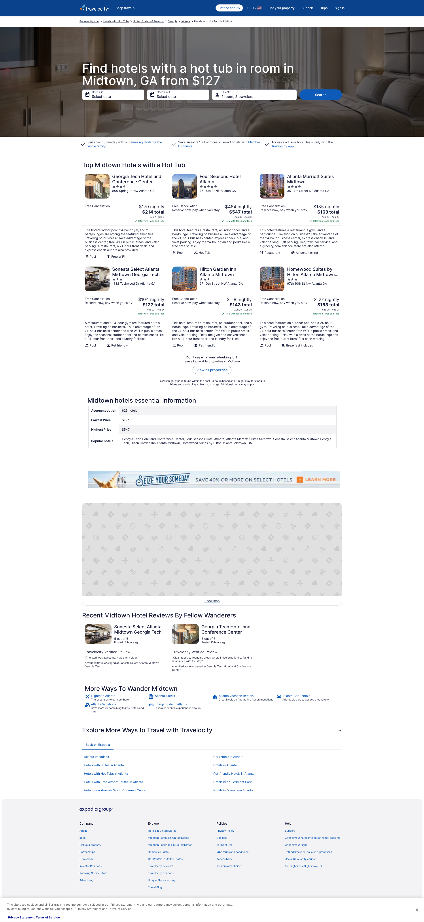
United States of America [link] (148, 21)
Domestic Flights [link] (158, 852)
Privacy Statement (21, 917)
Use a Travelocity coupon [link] (300, 859)
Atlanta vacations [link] (96, 757)
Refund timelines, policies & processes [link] (308, 852)
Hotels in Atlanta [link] (225, 765)
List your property (282, 8)
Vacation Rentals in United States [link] (168, 837)
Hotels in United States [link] (162, 830)
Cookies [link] (221, 837)
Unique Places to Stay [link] (161, 880)
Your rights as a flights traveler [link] (303, 866)
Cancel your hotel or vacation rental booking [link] (312, 837)
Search (321, 95)
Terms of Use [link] (224, 844)
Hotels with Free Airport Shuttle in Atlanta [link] (113, 782)
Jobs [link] (82, 837)
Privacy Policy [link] (225, 830)
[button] (212, 730)
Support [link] (290, 830)
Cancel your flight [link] (296, 844)
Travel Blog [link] (155, 887)
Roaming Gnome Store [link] (93, 873)
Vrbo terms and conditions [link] (232, 852)
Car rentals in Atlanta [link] (228, 757)
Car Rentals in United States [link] (165, 859)
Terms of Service (48, 917)
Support (307, 8)
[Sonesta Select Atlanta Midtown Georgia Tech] (124, 307)
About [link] (83, 830)
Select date (101, 96)
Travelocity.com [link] (89, 21)
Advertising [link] (86, 880)
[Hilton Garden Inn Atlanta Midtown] (212, 307)
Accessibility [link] (224, 859)
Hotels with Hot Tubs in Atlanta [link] (106, 773)
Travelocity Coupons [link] (161, 873)
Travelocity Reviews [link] (160, 866)
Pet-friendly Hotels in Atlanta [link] (234, 773)
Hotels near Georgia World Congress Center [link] (115, 790)
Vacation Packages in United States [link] (170, 844)
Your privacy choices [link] (229, 866)
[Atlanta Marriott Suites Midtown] (299, 216)
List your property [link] (90, 844)
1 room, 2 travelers (237, 96)
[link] (116, 697)
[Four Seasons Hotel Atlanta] (212, 216)
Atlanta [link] (185, 21)
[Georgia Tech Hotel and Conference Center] (124, 216)
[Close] (417, 909)
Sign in (339, 8)
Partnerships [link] (87, 852)
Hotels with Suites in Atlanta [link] (104, 765)
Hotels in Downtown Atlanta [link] (233, 790)
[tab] (98, 745)
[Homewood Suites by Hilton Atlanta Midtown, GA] (299, 307)
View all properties (212, 370)
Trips (324, 8)
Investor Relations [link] (91, 866)
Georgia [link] (172, 21)
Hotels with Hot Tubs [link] (116, 21)
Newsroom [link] (86, 859)
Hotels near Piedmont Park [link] (232, 782)
